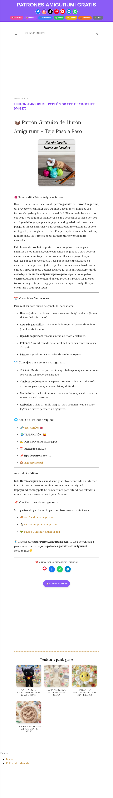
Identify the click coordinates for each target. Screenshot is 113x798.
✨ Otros (97, 18)
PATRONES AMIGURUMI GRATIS (56, 4)
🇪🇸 (44, 434)
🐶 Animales (16, 18)
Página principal (34, 33)
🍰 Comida (71, 18)
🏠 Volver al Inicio (56, 584)
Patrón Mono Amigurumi (39, 517)
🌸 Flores (59, 18)
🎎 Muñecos (30, 18)
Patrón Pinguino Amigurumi (40, 524)
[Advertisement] (56, 69)
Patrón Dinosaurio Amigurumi (42, 531)
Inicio (9, 759)
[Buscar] (97, 34)
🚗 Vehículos (85, 18)
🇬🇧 (33, 427)
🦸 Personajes (45, 18)
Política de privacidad (18, 763)
